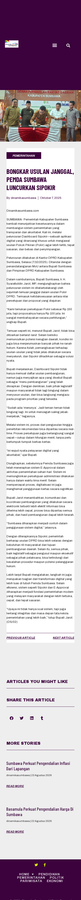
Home (24, 874)
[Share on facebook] (12, 718)
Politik (57, 877)
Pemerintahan (31, 877)
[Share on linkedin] (32, 718)
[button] (54, 45)
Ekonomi (55, 881)
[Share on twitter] (22, 718)
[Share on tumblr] (42, 718)
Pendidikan (49, 874)
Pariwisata (31, 881)
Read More (15, 786)
